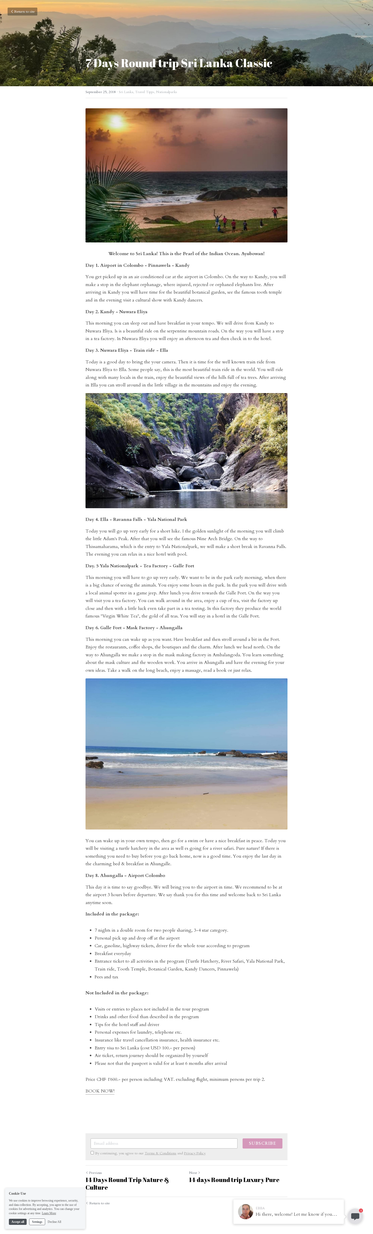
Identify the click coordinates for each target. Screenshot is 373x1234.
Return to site (24, 11)
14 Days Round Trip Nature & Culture (127, 1183)
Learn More (49, 1213)
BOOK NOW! (100, 1091)
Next (193, 1172)
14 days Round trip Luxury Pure (234, 1180)
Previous (95, 1172)
